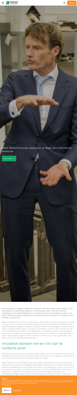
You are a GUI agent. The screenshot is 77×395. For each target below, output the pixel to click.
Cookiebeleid (17, 390)
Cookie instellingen (6, 385)
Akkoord (6, 390)
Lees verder (8, 158)
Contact (72, 3)
